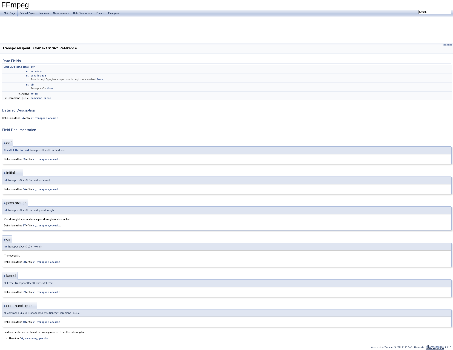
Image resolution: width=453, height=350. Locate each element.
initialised (36, 71)
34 (22, 118)
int (27, 71)
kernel (34, 93)
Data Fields (447, 45)
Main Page (9, 13)
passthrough (38, 75)
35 (24, 159)
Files (99, 13)
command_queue (41, 98)
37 (24, 225)
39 (24, 292)
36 (24, 189)
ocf (33, 66)
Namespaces (60, 13)
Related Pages (27, 13)
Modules (44, 13)
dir (32, 84)
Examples (113, 13)
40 (24, 322)
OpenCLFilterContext (16, 66)
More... (101, 79)
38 (24, 262)
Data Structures (81, 13)
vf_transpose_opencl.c (44, 118)
